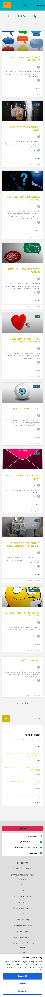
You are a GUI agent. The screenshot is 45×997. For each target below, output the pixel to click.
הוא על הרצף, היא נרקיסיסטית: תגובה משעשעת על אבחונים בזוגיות (22, 754)
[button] (25, 5)
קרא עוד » (37, 88)
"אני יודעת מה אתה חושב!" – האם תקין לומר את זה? (22, 614)
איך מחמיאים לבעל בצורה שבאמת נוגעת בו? (24, 128)
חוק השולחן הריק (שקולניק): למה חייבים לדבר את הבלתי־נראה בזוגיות (23, 544)
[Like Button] (38, 67)
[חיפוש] (6, 718)
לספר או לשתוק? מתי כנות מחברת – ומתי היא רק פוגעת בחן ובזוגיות (24, 340)
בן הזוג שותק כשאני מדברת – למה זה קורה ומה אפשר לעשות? (22, 768)
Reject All (22, 991)
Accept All (22, 976)
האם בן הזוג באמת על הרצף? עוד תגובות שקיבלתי (25, 740)
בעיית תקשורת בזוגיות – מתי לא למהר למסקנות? (23, 198)
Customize (23, 983)
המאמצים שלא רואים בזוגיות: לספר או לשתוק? (23, 477)
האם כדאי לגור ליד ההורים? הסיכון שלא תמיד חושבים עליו (23, 782)
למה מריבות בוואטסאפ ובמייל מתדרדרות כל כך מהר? (22, 796)
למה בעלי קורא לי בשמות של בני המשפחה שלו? (25, 58)
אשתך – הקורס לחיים (30, 660)
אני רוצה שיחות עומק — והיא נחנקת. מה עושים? (24, 270)
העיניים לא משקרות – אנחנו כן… (25, 408)
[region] (22, 975)
